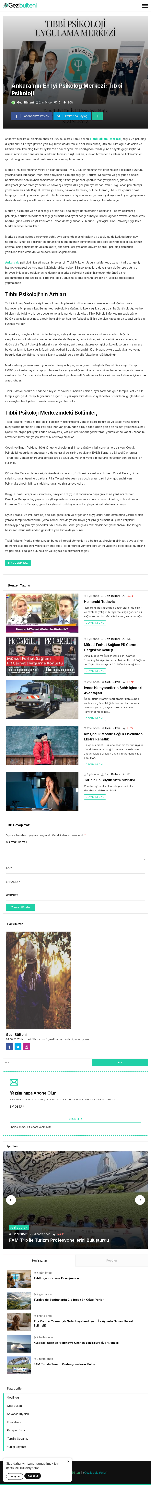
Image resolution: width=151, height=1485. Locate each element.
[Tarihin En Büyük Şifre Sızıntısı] (42, 791)
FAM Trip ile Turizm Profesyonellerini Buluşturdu (59, 1240)
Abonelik (75, 1119)
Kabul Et (33, 1475)
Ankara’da (12, 262)
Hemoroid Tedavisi (100, 602)
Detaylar (14, 1476)
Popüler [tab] (111, 1260)
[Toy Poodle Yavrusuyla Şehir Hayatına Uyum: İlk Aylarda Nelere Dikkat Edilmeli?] (19, 1322)
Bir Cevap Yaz (18, 562)
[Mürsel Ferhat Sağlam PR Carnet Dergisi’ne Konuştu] (42, 656)
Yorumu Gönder (20, 907)
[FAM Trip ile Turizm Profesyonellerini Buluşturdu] (75, 1200)
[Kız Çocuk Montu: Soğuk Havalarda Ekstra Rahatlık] (42, 745)
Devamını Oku (95, 622)
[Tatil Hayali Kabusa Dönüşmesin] (19, 1279)
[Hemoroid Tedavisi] (42, 613)
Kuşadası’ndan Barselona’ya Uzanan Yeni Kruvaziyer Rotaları (76, 1343)
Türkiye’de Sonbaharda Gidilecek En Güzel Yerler (69, 1300)
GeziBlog (13, 1397)
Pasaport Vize (16, 1430)
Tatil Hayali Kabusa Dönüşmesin (56, 1278)
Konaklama (14, 1422)
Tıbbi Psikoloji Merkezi (105, 138)
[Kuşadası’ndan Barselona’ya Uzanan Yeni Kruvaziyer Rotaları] (19, 1343)
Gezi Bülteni (25, 102)
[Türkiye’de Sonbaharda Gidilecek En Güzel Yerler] (19, 1300)
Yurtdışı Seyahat (17, 1438)
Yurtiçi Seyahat (16, 1446)
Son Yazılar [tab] (39, 1260)
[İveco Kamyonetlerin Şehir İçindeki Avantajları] (42, 699)
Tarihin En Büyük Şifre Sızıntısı (109, 780)
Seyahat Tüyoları (18, 1414)
